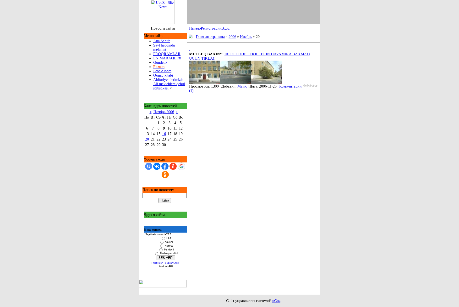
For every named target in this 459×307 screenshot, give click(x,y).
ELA (168, 238)
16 (164, 134)
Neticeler (158, 262)
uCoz (276, 301)
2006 (232, 37)
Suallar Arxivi (172, 262)
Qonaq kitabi (163, 75)
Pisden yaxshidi (169, 253)
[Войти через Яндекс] (173, 166)
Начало (195, 28)
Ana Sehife (161, 41)
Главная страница (210, 37)
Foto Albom (162, 71)
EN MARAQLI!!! (167, 58)
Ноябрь (246, 37)
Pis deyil (169, 249)
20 (147, 139)
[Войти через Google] (181, 166)
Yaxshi (169, 241)
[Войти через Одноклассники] (165, 174)
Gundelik (160, 62)
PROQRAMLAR (166, 54)
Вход (225, 28)
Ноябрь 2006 (163, 112)
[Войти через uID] (148, 166)
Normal (169, 245)
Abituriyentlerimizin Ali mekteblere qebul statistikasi (169, 84)
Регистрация (211, 28)
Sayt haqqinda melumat (164, 47)
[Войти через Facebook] (165, 166)
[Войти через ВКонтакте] (156, 166)
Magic (242, 86)
